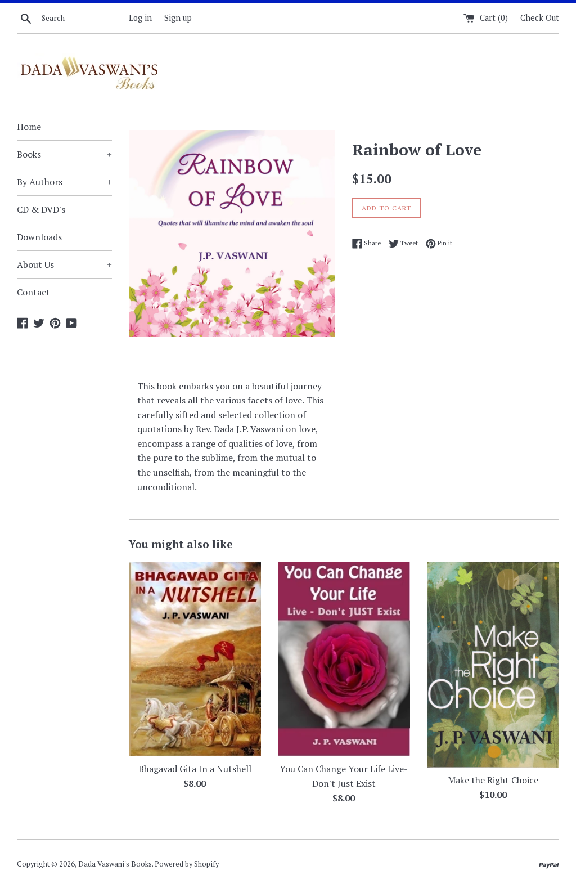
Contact (33, 292)
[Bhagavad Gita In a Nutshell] (195, 659)
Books (64, 154)
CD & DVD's (41, 209)
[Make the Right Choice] (493, 665)
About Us (64, 264)
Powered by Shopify (187, 864)
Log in (140, 17)
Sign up (178, 17)
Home (29, 126)
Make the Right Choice (493, 780)
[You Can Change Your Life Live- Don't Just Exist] (344, 659)
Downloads (39, 237)
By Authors (64, 182)
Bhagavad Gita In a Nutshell (194, 769)
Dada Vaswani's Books (115, 864)
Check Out (539, 17)
